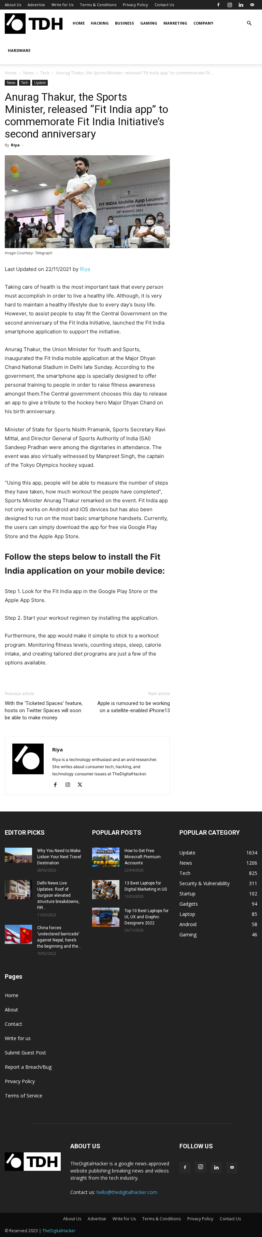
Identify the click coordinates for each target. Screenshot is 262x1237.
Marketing (175, 23)
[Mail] (252, 5)
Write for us (18, 1038)
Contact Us (164, 4)
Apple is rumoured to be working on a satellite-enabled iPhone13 (133, 707)
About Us (13, 4)
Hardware (19, 50)
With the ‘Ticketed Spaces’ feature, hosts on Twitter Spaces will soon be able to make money (44, 710)
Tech (44, 73)
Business (124, 23)
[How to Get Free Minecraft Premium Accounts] (105, 857)
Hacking (100, 23)
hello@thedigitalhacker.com (127, 1192)
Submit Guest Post (25, 1052)
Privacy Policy (135, 4)
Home (79, 23)
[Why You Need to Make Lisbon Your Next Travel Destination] (18, 855)
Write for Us (62, 4)
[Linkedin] (241, 5)
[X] (82, 785)
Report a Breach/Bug (28, 1067)
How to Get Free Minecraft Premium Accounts (143, 856)
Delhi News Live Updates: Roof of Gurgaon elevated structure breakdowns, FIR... (58, 895)
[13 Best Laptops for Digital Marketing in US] (105, 889)
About (11, 1009)
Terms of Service (23, 1095)
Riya (15, 144)
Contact (13, 1024)
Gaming (148, 23)
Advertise (36, 4)
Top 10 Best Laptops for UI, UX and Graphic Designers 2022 (147, 916)
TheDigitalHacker (58, 1231)
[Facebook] (218, 5)
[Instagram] (229, 5)
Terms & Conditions (98, 4)
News (28, 73)
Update (40, 82)
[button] (249, 23)
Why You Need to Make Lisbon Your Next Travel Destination (59, 856)
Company (203, 23)
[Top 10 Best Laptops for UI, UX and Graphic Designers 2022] (105, 917)
